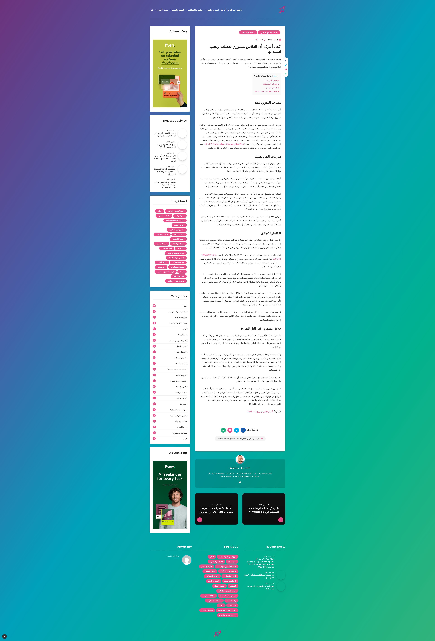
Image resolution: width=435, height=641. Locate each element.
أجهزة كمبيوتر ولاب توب (176, 211)
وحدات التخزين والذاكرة (269, 32)
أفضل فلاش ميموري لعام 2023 (260, 411)
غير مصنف (161, 267)
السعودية (181, 248)
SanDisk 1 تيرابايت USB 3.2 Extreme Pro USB (225, 144)
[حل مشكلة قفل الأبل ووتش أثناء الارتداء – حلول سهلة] (182, 133)
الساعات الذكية (162, 244)
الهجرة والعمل (213, 10)
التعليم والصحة (178, 10)
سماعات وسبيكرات (177, 267)
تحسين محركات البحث (176, 258)
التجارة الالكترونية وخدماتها (175, 220)
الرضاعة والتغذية (178, 244)
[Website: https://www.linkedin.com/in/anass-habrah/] (240, 482)
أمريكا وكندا (180, 216)
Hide (275, 76)
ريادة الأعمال (162, 10)
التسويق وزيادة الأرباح (176, 230)
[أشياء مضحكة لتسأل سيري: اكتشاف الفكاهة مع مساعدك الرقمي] (182, 156)
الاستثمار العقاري (164, 216)
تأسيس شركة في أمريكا (231, 10)
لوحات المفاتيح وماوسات (165, 272)
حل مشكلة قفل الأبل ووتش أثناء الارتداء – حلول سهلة (165, 134)
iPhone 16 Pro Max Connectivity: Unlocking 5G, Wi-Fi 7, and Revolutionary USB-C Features (260, 563)
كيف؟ (182, 272)
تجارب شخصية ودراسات (176, 253)
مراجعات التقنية (178, 276)
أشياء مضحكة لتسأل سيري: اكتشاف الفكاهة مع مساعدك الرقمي (165, 158)
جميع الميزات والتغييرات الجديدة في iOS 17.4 (166, 145)
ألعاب (159, 211)
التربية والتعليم (179, 225)
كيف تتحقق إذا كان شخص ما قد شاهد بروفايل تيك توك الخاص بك (165, 171)
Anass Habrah (240, 468)
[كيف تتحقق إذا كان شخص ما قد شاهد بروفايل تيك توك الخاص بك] (182, 169)
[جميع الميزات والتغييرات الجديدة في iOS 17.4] (182, 144)
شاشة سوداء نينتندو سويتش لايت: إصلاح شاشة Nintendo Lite (165, 185)
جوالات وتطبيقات (178, 262)
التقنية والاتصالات (195, 10)
